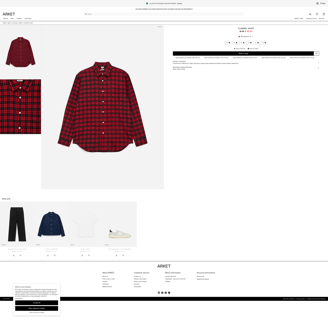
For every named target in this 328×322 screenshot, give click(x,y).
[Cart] (324, 14)
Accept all (36, 303)
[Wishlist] (317, 14)
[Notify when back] (13, 255)
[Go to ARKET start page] (9, 14)
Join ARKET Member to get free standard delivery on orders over (156, 9)
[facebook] (162, 293)
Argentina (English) (203, 279)
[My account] (310, 14)
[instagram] (159, 293)
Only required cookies (36, 308)
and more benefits (186, 9)
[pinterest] (166, 293)
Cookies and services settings (316, 299)
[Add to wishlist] (316, 53)
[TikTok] (169, 293)
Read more (19, 298)
